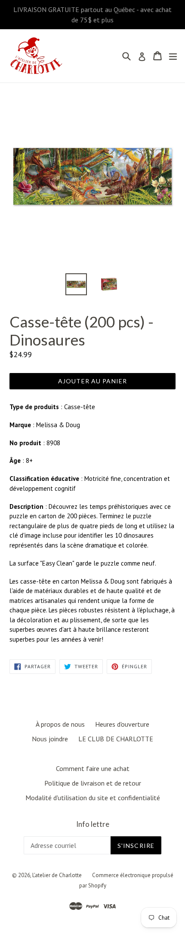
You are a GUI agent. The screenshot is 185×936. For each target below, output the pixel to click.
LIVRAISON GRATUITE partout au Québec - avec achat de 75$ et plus (92, 14)
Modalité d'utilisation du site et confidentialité (92, 797)
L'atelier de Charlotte (57, 875)
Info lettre (92, 824)
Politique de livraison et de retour (92, 783)
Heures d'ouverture (122, 724)
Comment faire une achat (93, 768)
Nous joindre (50, 738)
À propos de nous (60, 724)
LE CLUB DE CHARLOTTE (115, 738)
